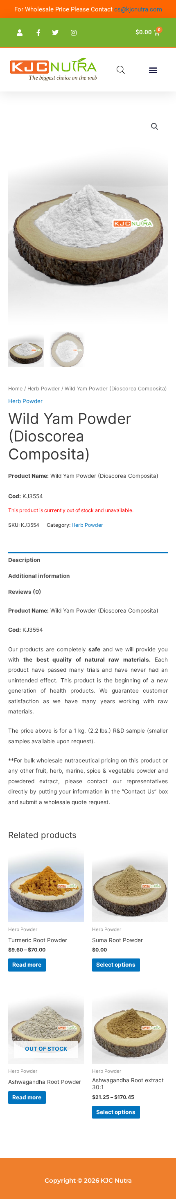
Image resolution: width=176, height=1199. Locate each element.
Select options (115, 964)
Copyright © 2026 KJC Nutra (88, 1180)
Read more (26, 964)
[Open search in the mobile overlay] (121, 70)
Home (15, 389)
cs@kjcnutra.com (138, 9)
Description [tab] (24, 560)
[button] (153, 69)
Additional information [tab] (39, 576)
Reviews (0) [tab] (24, 591)
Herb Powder (43, 389)
